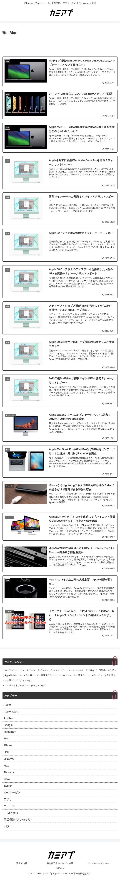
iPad (6, 738)
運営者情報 (21, 863)
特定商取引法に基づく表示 (60, 863)
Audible (8, 718)
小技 (6, 826)
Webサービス (12, 792)
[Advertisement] (60, 45)
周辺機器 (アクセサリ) (18, 819)
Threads (9, 772)
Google (8, 725)
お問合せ (60, 868)
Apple (7, 704)
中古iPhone (11, 812)
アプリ (8, 799)
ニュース (9, 806)
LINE (7, 752)
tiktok (7, 779)
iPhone (8, 745)
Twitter (8, 785)
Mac (6, 765)
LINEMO (9, 758)
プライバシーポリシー (98, 863)
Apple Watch (11, 711)
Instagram (10, 731)
